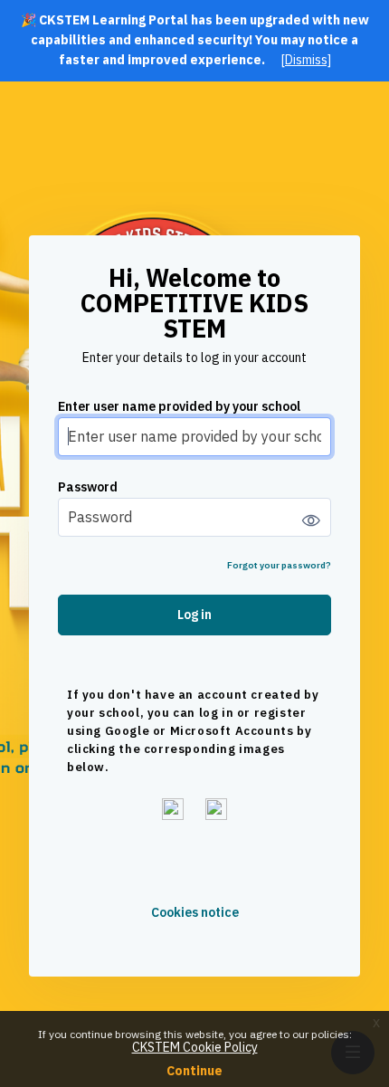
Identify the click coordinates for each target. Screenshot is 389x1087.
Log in (194, 614)
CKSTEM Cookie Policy (195, 1047)
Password (88, 487)
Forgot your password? (279, 565)
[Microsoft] (216, 809)
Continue (194, 1071)
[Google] (173, 809)
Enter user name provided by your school (179, 407)
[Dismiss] (306, 60)
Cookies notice (195, 912)
